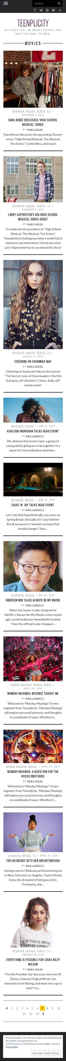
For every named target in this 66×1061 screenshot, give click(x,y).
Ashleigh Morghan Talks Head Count (33, 431)
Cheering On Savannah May (33, 361)
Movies (31, 111)
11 (24, 1014)
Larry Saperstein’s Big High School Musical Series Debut (33, 216)
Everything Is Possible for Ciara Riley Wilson (33, 961)
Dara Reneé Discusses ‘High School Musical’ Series (33, 122)
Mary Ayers (35, 129)
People (41, 111)
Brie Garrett (35, 436)
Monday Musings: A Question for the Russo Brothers (33, 773)
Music (47, 684)
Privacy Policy (12, 1047)
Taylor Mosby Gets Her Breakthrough (33, 860)
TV (48, 111)
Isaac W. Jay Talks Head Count (33, 505)
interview (18, 111)
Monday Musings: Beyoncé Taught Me (33, 693)
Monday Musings (21, 684)
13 (37, 1014)
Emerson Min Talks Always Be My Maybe (33, 600)
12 (30, 1014)
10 (58, 1008)
